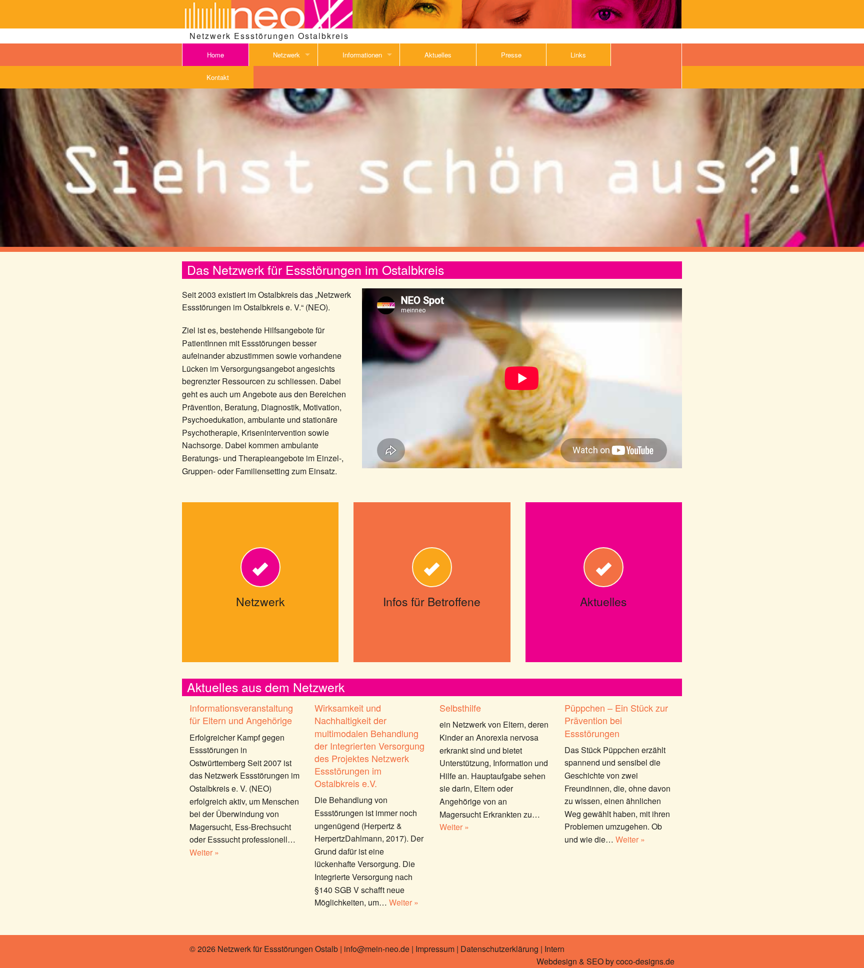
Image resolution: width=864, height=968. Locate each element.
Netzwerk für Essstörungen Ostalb (278, 949)
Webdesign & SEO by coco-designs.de (605, 961)
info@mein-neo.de (377, 949)
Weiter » (204, 852)
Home (215, 54)
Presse (511, 54)
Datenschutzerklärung (499, 949)
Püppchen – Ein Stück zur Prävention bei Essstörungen (616, 720)
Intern (554, 949)
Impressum (435, 949)
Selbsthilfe (460, 707)
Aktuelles (438, 54)
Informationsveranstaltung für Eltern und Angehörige (241, 714)
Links (578, 54)
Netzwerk (286, 54)
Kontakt (217, 77)
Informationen (362, 54)
